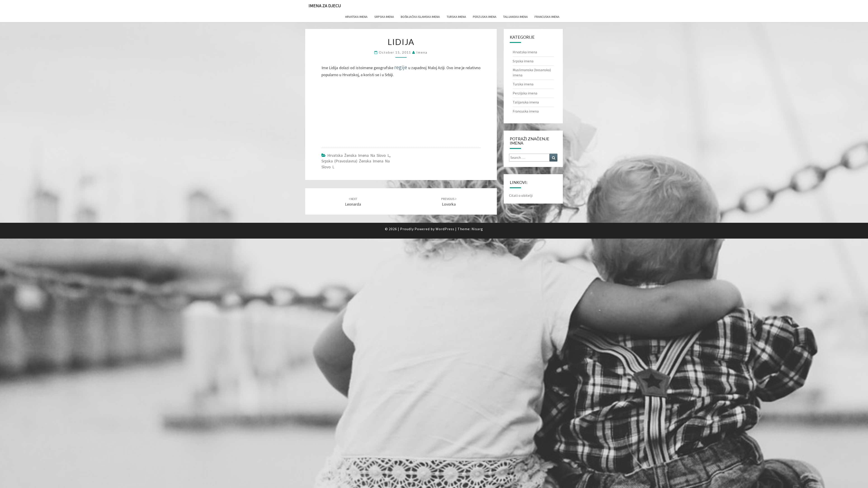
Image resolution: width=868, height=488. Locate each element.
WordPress (445, 229)
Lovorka (448, 202)
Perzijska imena (484, 17)
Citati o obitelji (521, 195)
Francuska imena (547, 17)
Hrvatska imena (356, 17)
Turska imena (456, 17)
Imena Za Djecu (325, 5)
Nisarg (477, 229)
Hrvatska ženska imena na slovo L (358, 155)
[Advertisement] (355, 114)
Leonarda (353, 202)
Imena (421, 52)
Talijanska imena (515, 17)
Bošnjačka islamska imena (420, 17)
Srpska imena (384, 17)
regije (400, 67)
